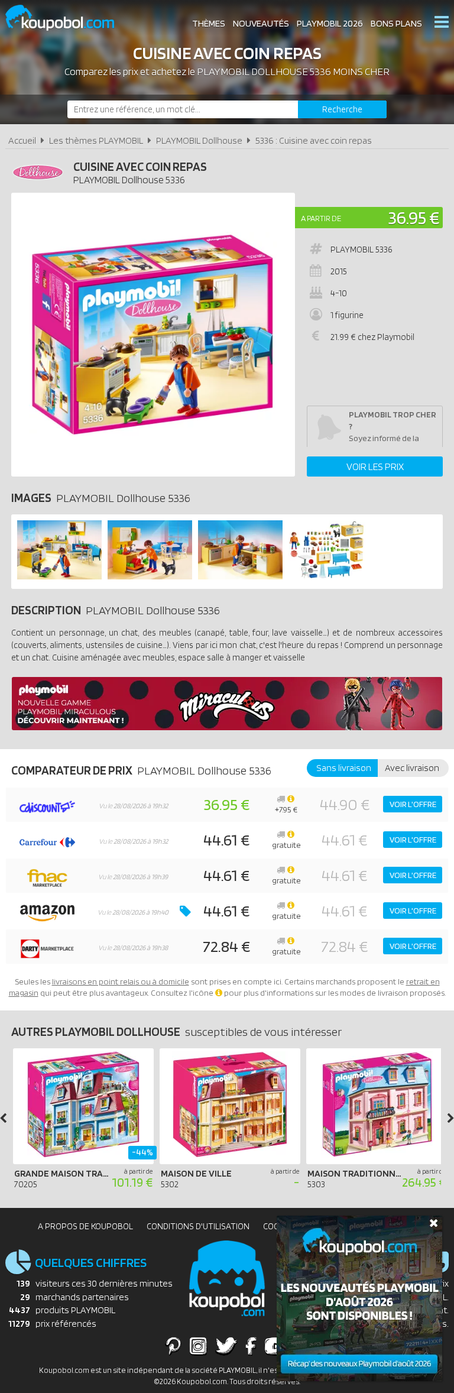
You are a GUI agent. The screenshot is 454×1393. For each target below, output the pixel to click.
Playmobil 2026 (330, 23)
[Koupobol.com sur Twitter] (226, 1345)
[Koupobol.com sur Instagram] (198, 1345)
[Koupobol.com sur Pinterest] (173, 1345)
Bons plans (396, 23)
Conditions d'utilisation (198, 1226)
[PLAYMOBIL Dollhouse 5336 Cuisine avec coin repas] (59, 576)
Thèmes (208, 23)
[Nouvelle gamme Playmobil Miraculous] (227, 727)
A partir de (321, 218)
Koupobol (67, 18)
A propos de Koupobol (85, 1226)
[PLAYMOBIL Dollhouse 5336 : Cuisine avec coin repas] (153, 335)
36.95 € (414, 217)
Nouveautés (261, 23)
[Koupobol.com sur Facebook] (251, 1345)
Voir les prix (375, 466)
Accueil (22, 140)
